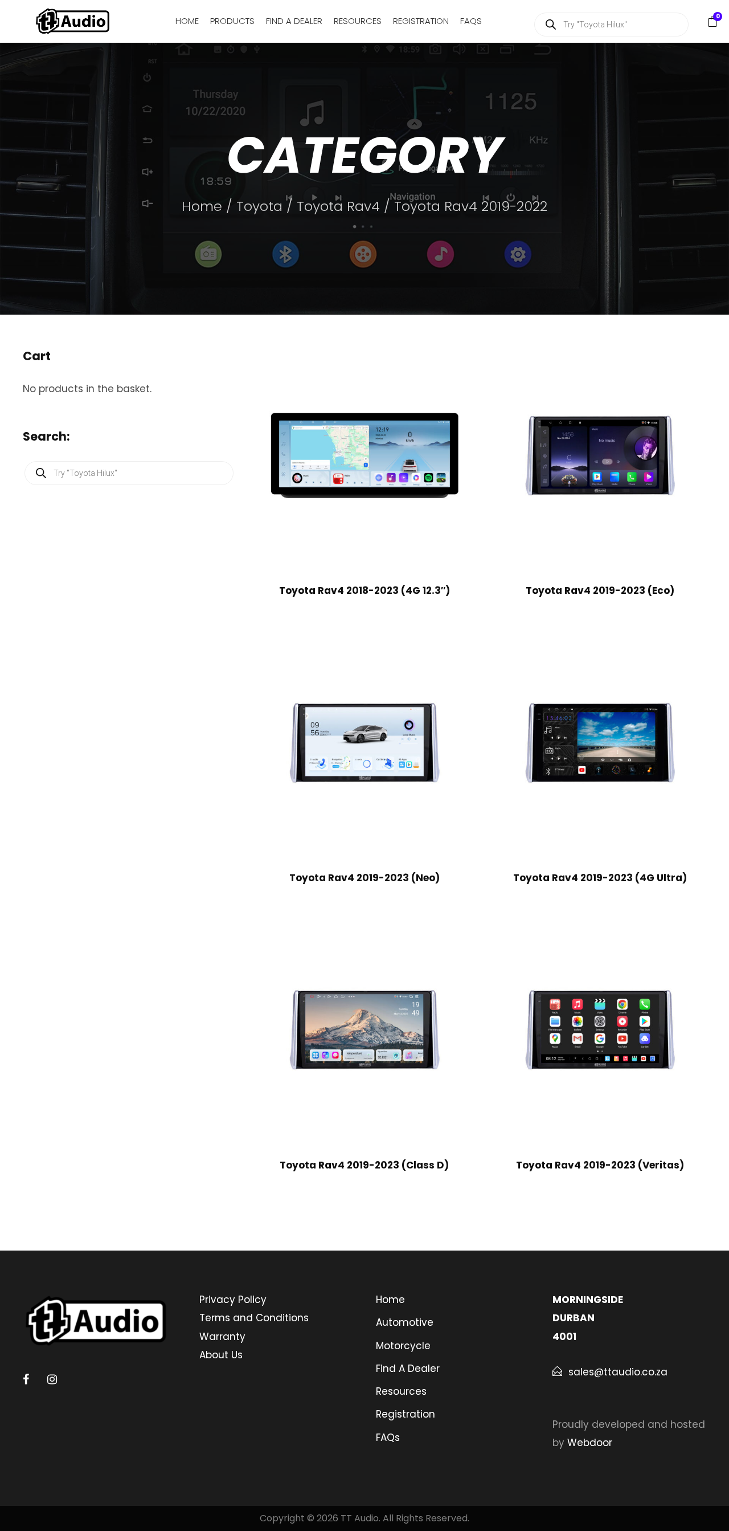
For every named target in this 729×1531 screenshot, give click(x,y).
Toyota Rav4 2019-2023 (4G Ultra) (600, 878)
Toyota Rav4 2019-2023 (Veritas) (600, 1165)
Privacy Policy (233, 1299)
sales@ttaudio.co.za (617, 1372)
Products (232, 21)
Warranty (222, 1336)
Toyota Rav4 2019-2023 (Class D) (364, 1165)
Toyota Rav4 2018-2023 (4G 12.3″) (364, 590)
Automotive (404, 1322)
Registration (421, 21)
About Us (221, 1355)
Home (187, 21)
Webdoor (589, 1442)
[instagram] (52, 1379)
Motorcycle (403, 1346)
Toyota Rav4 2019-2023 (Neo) (364, 878)
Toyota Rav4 (338, 206)
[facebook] (26, 1379)
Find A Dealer (294, 21)
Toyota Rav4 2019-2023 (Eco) (600, 590)
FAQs (471, 21)
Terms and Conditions (254, 1318)
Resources (358, 21)
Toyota (259, 206)
